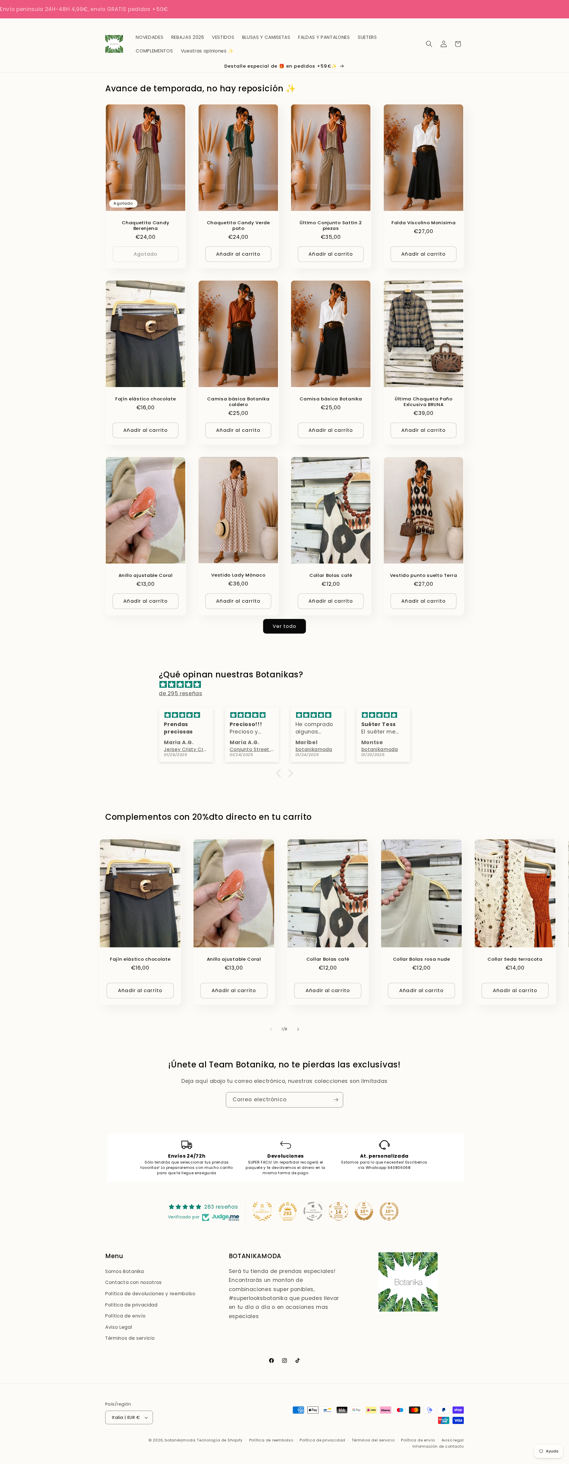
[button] (429, 44)
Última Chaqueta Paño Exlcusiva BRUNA (423, 401)
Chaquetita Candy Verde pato (238, 225)
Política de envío (125, 1316)
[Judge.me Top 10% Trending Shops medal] (389, 1211)
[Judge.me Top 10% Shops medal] (363, 1211)
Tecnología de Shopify (220, 1440)
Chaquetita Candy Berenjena (145, 225)
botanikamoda (180, 1440)
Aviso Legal (118, 1327)
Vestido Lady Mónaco (238, 575)
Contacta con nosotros (133, 1282)
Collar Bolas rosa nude (421, 959)
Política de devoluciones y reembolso (150, 1293)
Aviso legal (453, 1440)
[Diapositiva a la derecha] (298, 1029)
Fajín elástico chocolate (145, 399)
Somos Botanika (124, 1271)
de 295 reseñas (180, 693)
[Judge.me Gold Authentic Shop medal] (262, 1211)
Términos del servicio (373, 1440)
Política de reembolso (271, 1440)
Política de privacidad (131, 1305)
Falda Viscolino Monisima (423, 222)
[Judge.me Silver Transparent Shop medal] (312, 1211)
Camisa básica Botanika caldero (238, 401)
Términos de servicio (130, 1338)
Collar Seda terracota (515, 959)
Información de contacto (438, 1446)
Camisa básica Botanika (331, 399)
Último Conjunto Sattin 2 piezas (331, 225)
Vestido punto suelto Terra (423, 575)
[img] (287, 684)
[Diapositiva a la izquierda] (270, 1029)
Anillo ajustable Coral (146, 575)
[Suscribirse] (336, 1099)
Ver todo (285, 626)
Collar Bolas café (330, 575)
